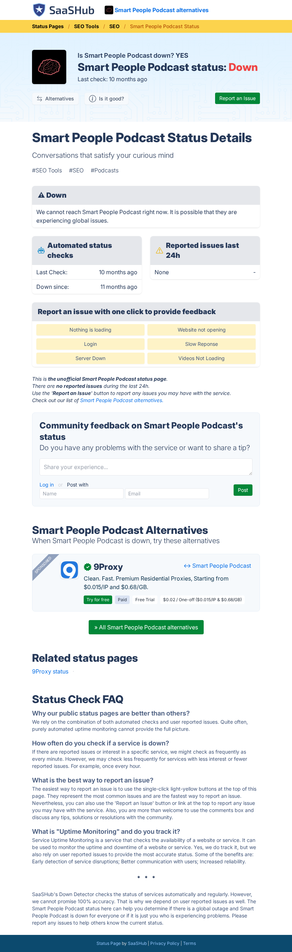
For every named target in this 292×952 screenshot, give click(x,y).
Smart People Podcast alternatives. (121, 400)
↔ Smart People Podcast (217, 565)
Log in (47, 485)
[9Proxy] (69, 569)
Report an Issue (237, 98)
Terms (189, 943)
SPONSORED (43, 565)
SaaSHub (137, 943)
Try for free (98, 599)
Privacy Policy (164, 943)
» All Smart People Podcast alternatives (146, 627)
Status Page (109, 943)
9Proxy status (50, 671)
